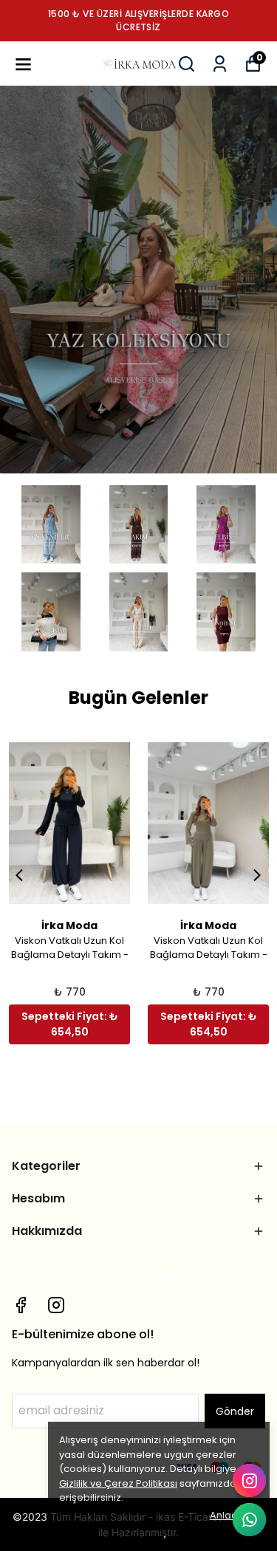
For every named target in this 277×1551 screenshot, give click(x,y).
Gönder (235, 1411)
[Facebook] (21, 1305)
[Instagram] (56, 1305)
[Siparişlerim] (220, 64)
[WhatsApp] (249, 1519)
